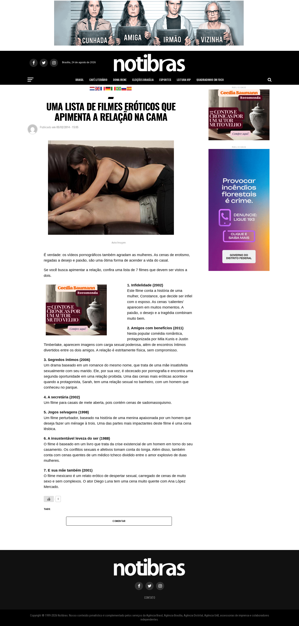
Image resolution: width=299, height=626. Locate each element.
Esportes (165, 79)
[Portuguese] (118, 88)
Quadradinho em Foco (210, 79)
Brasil (79, 79)
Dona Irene (120, 79)
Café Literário (98, 79)
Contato (149, 597)
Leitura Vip (184, 79)
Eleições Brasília (143, 79)
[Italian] (113, 88)
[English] (97, 88)
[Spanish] (129, 88)
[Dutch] (92, 88)
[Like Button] (49, 499)
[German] (108, 88)
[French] (103, 88)
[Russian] (124, 88)
